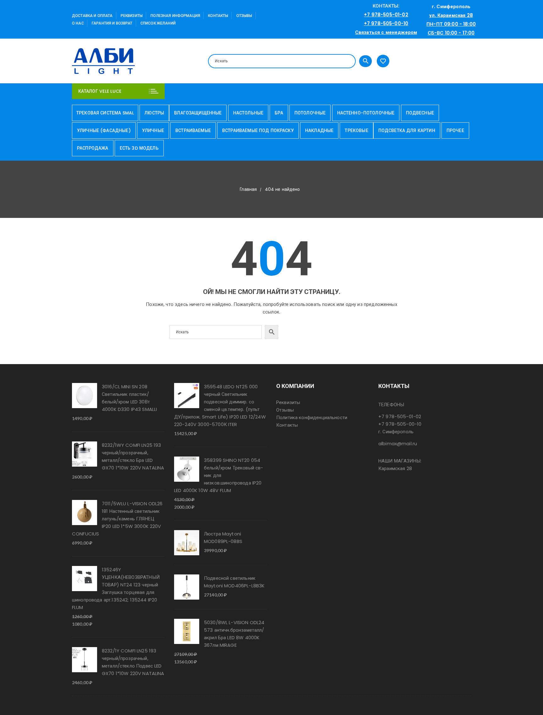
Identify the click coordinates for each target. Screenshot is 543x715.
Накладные (319, 130)
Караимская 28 (395, 468)
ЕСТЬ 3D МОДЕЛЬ (139, 148)
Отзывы (244, 15)
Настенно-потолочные (366, 113)
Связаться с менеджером (386, 32)
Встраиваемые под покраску (258, 130)
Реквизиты (132, 15)
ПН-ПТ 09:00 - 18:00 (451, 24)
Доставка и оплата (92, 15)
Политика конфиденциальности (311, 417)
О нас (78, 23)
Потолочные (310, 113)
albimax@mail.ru (397, 443)
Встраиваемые (193, 130)
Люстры (154, 113)
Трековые (356, 130)
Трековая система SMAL (105, 113)
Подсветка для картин (406, 130)
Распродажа (92, 148)
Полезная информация (175, 15)
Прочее (455, 130)
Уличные (153, 130)
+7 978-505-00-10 (386, 23)
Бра (279, 113)
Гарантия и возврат (112, 23)
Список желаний (158, 23)
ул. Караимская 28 (451, 15)
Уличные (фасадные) (104, 130)
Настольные (248, 113)
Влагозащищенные (198, 113)
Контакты (218, 15)
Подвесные (420, 113)
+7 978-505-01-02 (386, 14)
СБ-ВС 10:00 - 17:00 (451, 33)
